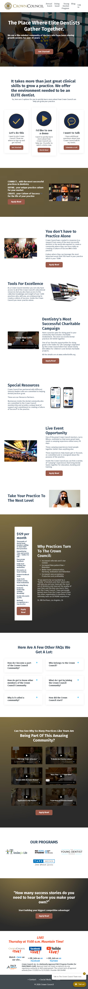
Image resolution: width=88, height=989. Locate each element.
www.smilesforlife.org (66, 355)
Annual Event (49, 5)
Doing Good (56, 5)
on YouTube (55, 959)
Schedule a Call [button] (71, 147)
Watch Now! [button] (44, 150)
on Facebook (37, 959)
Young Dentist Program (65, 6)
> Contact (32, 979)
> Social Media (45, 979)
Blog (73, 4)
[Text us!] (79, 984)
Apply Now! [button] (16, 202)
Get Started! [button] (44, 51)
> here (19, 957)
